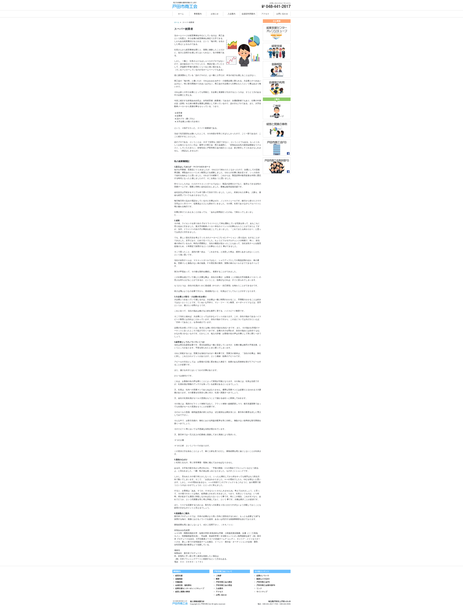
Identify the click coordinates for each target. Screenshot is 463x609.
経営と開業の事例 (182, 592)
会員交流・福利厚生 (183, 585)
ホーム (181, 14)
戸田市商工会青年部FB (265, 585)
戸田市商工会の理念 (223, 585)
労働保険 (179, 582)
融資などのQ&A (263, 579)
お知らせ (214, 14)
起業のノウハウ (262, 576)
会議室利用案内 (248, 14)
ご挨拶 (218, 576)
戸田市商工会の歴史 (223, 582)
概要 (217, 579)
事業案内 (198, 14)
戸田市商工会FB (263, 582)
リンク (259, 588)
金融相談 (179, 579)
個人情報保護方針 (197, 601)
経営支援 (179, 576)
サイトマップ (261, 592)
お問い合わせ (282, 14)
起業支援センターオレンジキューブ (189, 588)
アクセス (265, 14)
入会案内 (231, 14)
